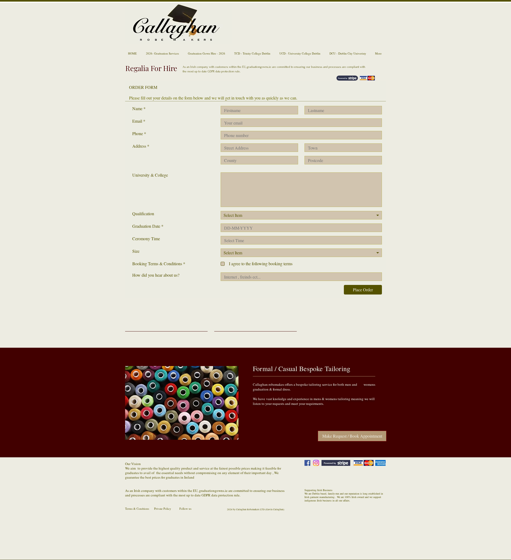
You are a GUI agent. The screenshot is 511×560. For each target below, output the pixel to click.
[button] (181, 403)
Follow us (185, 509)
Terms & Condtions (137, 509)
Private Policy (162, 509)
